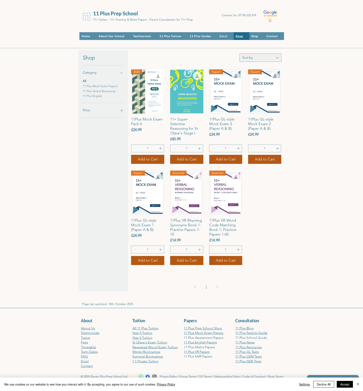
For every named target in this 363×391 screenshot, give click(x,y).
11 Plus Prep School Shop (203, 328)
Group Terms (187, 376)
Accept (344, 384)
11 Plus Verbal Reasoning (99, 91)
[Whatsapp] (141, 376)
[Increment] (160, 148)
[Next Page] (217, 287)
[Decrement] (134, 148)
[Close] (357, 384)
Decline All (324, 384)
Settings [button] (304, 384)
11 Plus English (92, 96)
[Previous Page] (195, 287)
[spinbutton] (147, 148)
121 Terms (205, 376)
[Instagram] (154, 376)
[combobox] (260, 57)
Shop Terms (275, 376)
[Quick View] (186, 91)
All (84, 81)
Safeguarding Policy (227, 376)
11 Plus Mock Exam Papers (100, 86)
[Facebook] (147, 376)
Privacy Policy (168, 376)
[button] (270, 20)
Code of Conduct (254, 376)
